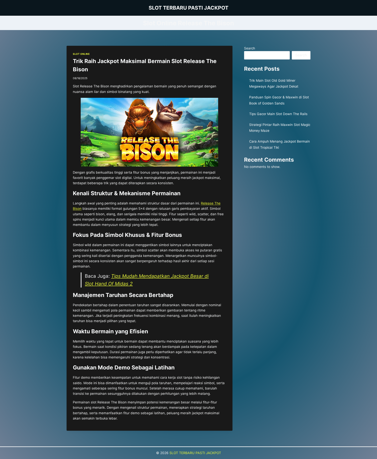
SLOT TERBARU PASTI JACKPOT (195, 453)
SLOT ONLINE (81, 53)
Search (249, 48)
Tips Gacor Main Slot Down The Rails (278, 114)
